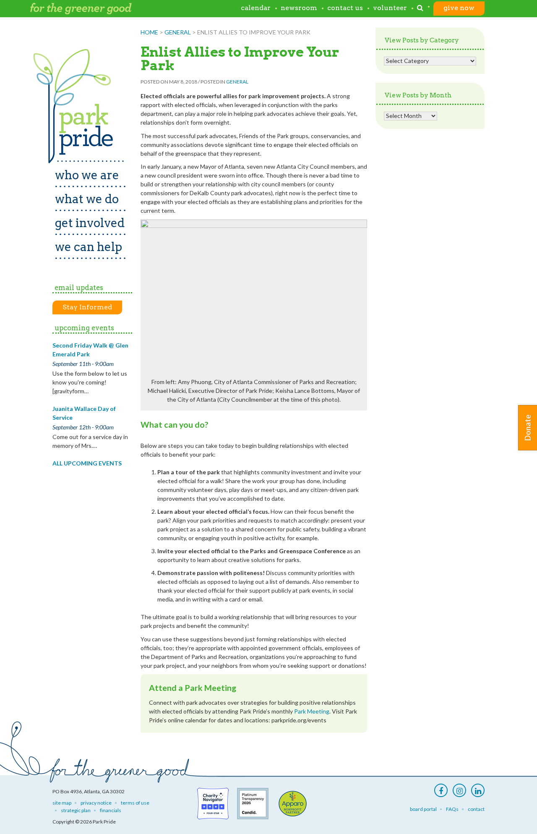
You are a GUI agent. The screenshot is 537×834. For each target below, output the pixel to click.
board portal (423, 809)
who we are (87, 175)
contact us (345, 8)
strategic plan (76, 810)
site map (61, 803)
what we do (87, 199)
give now (458, 8)
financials (110, 810)
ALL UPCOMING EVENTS (87, 463)
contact (476, 809)
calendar (256, 8)
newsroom (299, 8)
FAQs (452, 809)
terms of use (135, 803)
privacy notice (96, 803)
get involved (90, 223)
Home (149, 32)
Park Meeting (311, 711)
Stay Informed (87, 307)
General (177, 32)
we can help (88, 247)
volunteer (390, 8)
